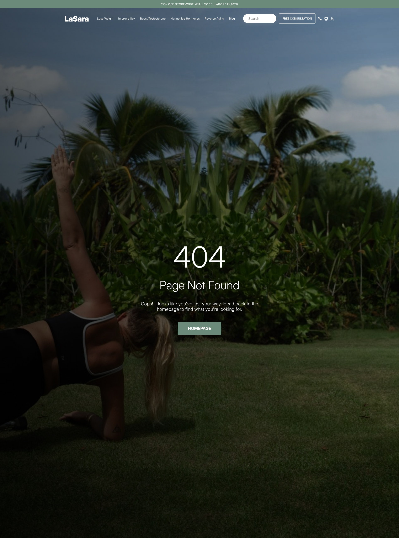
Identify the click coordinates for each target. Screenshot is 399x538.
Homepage (199, 328)
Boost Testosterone (153, 18)
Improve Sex (126, 18)
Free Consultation (297, 18)
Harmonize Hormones (185, 18)
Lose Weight (105, 18)
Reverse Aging (214, 18)
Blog (232, 18)
